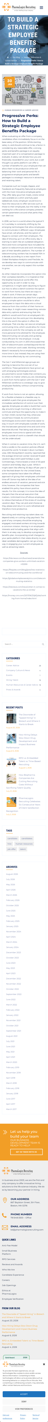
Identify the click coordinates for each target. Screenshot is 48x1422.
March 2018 (11, 1083)
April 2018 (10, 1078)
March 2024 (11, 942)
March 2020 (11, 1062)
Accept (24, 1394)
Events (9, 675)
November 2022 (13, 984)
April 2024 (11, 937)
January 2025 (12, 926)
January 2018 (12, 1093)
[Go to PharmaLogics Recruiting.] (8, 57)
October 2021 (12, 1025)
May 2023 (10, 968)
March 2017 (11, 1109)
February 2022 (12, 1010)
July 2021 (10, 1041)
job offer (12, 849)
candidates (27, 838)
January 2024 (12, 947)
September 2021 (13, 1031)
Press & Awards (13, 689)
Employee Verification (13, 1299)
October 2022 (12, 989)
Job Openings (9, 1285)
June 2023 (10, 963)
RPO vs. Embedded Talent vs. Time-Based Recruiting (30, 761)
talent (23, 849)
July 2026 (10, 879)
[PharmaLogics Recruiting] (18, 7)
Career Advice (12, 665)
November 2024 (13, 931)
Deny (24, 1401)
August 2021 (11, 1036)
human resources (24, 844)
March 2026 (11, 895)
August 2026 (12, 874)
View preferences (24, 1409)
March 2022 (11, 1005)
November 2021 (13, 1020)
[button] (44, 1364)
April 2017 (10, 1104)
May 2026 (10, 884)
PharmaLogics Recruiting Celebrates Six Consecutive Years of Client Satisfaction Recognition (23, 804)
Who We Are (8, 1269)
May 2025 (10, 916)
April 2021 (10, 1057)
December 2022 (13, 978)
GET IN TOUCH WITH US (26, 1152)
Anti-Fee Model (9, 1245)
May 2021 (10, 1052)
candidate (12, 838)
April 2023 (10, 973)
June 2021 (10, 1046)
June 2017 (10, 1099)
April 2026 (11, 890)
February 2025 (12, 921)
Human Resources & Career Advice (21, 110)
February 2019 (12, 1067)
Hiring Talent (12, 680)
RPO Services (8, 1259)
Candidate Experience (13, 1275)
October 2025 (12, 905)
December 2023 (13, 952)
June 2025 (10, 910)
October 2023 (12, 957)
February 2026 (13, 900)
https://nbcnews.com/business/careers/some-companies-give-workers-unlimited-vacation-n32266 (24, 561)
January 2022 (12, 1015)
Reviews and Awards (12, 1264)
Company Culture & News (18, 670)
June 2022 (10, 999)
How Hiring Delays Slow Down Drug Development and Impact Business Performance (21, 741)
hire (9, 844)
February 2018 (12, 1088)
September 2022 (13, 994)
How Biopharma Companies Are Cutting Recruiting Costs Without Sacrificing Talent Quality (21, 781)
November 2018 (13, 1072)
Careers (6, 1280)
